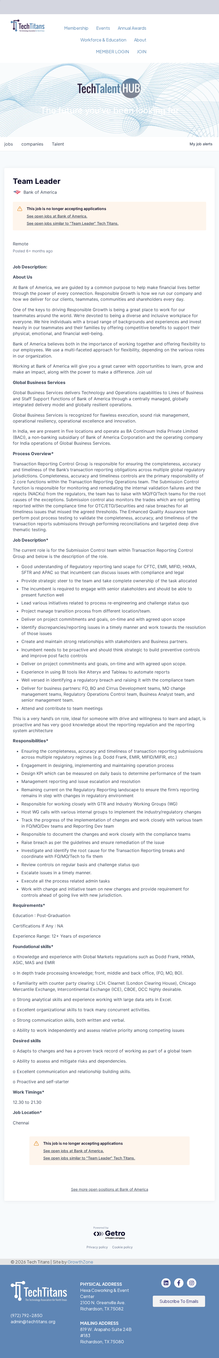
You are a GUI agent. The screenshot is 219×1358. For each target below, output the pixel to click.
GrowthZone (80, 1262)
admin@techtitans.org (33, 1321)
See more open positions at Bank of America (109, 1189)
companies (32, 144)
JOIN (141, 51)
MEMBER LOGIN (112, 51)
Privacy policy (97, 1247)
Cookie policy (122, 1247)
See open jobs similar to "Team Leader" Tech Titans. (73, 223)
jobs (8, 144)
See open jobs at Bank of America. (57, 216)
